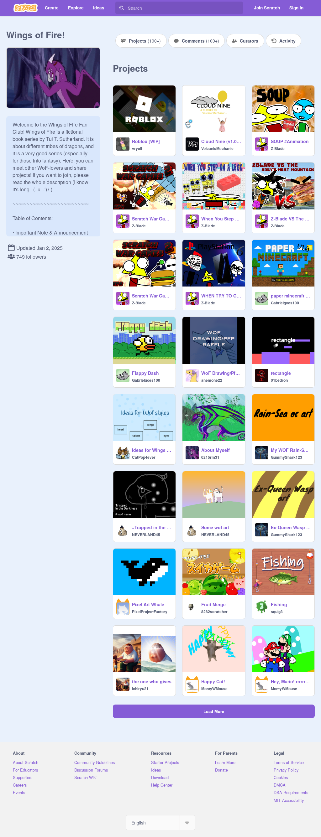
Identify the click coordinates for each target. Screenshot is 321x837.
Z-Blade (278, 148)
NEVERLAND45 (146, 534)
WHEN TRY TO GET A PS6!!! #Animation (221, 295)
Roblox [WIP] (146, 141)
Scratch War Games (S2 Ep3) (152, 295)
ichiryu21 (140, 688)
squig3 (277, 611)
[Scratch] (25, 8)
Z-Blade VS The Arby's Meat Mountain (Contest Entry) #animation (291, 218)
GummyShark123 (286, 457)
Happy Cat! (213, 681)
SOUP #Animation (290, 141)
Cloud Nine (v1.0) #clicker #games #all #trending (221, 141)
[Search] (121, 8)
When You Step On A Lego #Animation (221, 218)
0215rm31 (210, 457)
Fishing (279, 604)
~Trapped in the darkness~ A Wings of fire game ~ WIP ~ (152, 527)
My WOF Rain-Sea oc (291, 450)
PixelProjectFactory (149, 611)
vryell (137, 148)
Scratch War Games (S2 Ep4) (152, 218)
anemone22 (211, 380)
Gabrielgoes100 (285, 303)
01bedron (279, 380)
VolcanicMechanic (217, 148)
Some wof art (215, 527)
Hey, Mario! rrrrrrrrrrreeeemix (291, 681)
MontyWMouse (214, 688)
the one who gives (151, 681)
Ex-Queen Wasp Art (291, 527)
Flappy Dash (145, 373)
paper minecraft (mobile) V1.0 (291, 295)
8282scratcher (214, 611)
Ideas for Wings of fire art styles (152, 450)
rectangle (281, 373)
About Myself (215, 450)
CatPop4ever (143, 457)
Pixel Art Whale (148, 604)
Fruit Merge (213, 604)
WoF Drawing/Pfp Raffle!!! (221, 373)
